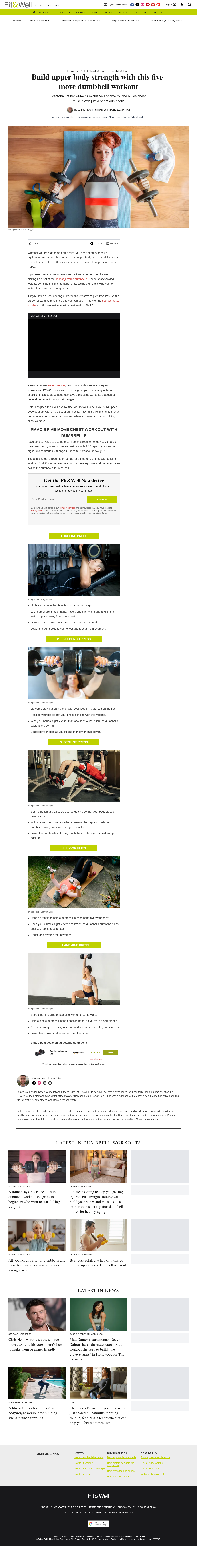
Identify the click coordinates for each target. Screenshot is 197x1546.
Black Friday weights (152, 1463)
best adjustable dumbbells (71, 279)
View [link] (110, 1052)
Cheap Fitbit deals (151, 1468)
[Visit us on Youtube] (153, 4)
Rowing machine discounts (155, 1457)
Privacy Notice (37, 510)
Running (124, 12)
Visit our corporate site (135, 1536)
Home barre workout (40, 20)
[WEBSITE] (45, 1083)
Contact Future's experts (70, 1507)
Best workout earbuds (119, 1476)
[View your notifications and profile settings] (182, 5)
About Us (46, 1507)
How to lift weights (83, 1463)
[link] (40, 1052)
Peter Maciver (56, 385)
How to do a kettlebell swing (89, 1457)
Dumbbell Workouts (119, 71)
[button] (73, 1053)
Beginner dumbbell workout (125, 20)
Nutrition (141, 12)
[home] (34, 12)
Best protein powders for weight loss (120, 1464)
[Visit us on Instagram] (142, 4)
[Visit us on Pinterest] (148, 4)
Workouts (45, 12)
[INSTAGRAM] (40, 1083)
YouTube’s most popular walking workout (81, 20)
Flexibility (64, 12)
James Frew (84, 109)
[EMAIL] (50, 1083)
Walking (108, 12)
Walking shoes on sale (153, 1474)
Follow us (98, 243)
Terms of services (67, 508)
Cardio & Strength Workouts (92, 71)
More (157, 12)
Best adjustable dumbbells (121, 1457)
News (127, 110)
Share (35, 243)
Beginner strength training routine (166, 20)
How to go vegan (83, 1474)
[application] (74, 345)
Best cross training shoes (121, 1471)
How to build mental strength (89, 1468)
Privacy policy (126, 1507)
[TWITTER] (35, 1083)
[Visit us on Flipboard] (158, 4)
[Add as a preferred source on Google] (98, 1523)
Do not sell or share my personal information (105, 1512)
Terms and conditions (102, 1507)
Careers (69, 1512)
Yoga (94, 12)
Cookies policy (147, 1507)
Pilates (80, 12)
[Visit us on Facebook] (132, 4)
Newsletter (114, 243)
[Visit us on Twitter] (137, 4)
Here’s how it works (135, 117)
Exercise (71, 71)
